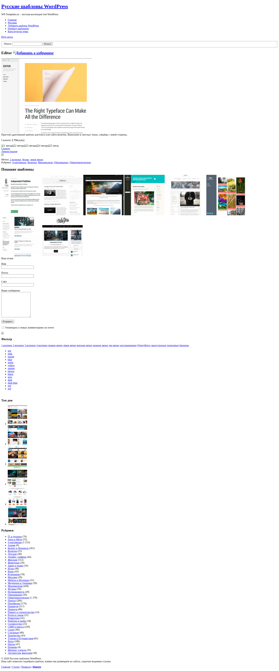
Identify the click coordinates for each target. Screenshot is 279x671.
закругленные (158, 345)
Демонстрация (9, 151)
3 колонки (30, 345)
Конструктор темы (18, 31)
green (10, 362)
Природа (12, 609)
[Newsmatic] (17, 484)
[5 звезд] (53, 145)
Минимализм (45, 162)
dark (10, 380)
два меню (114, 345)
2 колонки (15, 159)
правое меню (55, 345)
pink (10, 353)
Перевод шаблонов (18, 28)
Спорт (11, 629)
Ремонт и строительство (21, 612)
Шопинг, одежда (17, 650)
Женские (12, 559)
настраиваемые (128, 345)
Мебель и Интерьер (18, 580)
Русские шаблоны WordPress (34, 6)
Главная (12, 19)
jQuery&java (143, 345)
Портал (12, 600)
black (10, 374)
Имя (3, 263)
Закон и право (15, 565)
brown (11, 371)
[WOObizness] (17, 504)
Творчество (14, 635)
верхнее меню (84, 345)
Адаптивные (19, 162)
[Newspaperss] (17, 524)
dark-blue (12, 383)
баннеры (184, 345)
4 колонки (41, 345)
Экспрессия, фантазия (20, 653)
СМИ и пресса (16, 626)
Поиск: (8, 43)
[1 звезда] (7, 145)
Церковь (12, 647)
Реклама (12, 22)
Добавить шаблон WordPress (23, 25)
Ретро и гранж (16, 615)
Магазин (12, 577)
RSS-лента (7, 37)
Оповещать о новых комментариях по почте (29, 327)
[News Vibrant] (17, 443)
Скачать (5, 148)
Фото (11, 641)
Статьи (16, 667)
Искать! (48, 44)
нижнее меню (100, 345)
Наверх (37, 667)
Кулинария (14, 574)
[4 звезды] (42, 145)
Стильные (13, 632)
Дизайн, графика (17, 557)
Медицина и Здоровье (20, 583)
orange (11, 368)
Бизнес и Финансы (18, 548)
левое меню (36, 159)
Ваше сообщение (10, 290)
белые (25, 159)
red (9, 350)
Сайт (4, 281)
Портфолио (14, 603)
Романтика (14, 618)
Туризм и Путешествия (20, 638)
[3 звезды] (30, 145)
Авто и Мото (15, 539)
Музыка (12, 589)
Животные (14, 562)
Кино (11, 571)
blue (10, 359)
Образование (61, 162)
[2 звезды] (19, 145)
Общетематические (80, 162)
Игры (11, 568)
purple (11, 356)
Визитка (32, 162)
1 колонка (6, 345)
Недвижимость (16, 591)
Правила (26, 667)
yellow (11, 365)
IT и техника (15, 536)
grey (10, 377)
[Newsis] (17, 464)
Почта (4, 272)
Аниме (11, 545)
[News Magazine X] (17, 423)
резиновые (173, 345)
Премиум (13, 606)
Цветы (11, 644)
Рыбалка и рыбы (17, 621)
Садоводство (15, 623)
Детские (12, 554)
